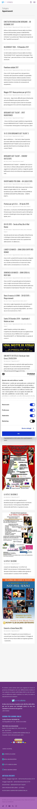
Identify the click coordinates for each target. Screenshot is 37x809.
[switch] (32, 410)
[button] (34, 2)
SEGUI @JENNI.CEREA (10, 769)
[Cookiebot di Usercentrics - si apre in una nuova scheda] (27, 374)
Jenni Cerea (8, 27)
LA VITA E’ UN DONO (10, 561)
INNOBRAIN (10, 801)
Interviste (29, 229)
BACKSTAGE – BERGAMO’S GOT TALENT (14, 784)
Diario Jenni (23, 27)
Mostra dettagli (26, 428)
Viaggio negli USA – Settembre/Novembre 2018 (16, 781)
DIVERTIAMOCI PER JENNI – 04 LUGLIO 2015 (18, 181)
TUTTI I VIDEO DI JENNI (10, 764)
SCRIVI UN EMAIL (7, 748)
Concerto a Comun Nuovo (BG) (13, 628)
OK (19, 433)
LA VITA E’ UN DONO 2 (11, 494)
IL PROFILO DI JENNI (9, 754)
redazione (7, 361)
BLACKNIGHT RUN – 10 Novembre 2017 (16, 47)
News (28, 27)
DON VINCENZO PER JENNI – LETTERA (13, 787)
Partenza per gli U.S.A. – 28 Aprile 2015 (16, 203)
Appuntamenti (16, 27)
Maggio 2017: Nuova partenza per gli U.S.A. (17, 92)
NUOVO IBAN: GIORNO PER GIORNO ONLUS (14, 790)
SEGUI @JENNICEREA (10, 759)
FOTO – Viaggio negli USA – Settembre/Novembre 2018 (18, 778)
